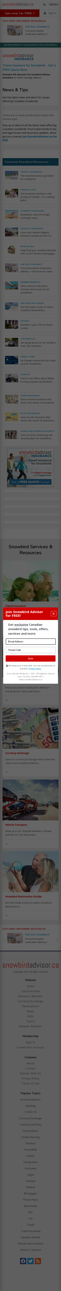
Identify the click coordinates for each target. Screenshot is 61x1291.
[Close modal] (53, 613)
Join (30, 658)
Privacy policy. (35, 668)
